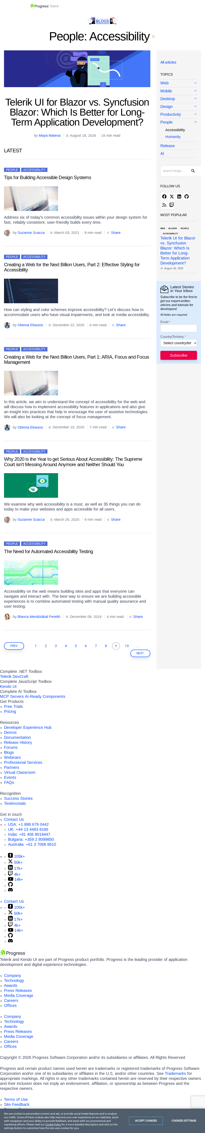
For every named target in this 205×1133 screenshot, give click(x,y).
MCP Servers (12, 696)
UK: (28, 829)
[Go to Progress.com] (13, 954)
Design (166, 106)
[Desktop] (178, 99)
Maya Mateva (49, 136)
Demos (10, 732)
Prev (14, 646)
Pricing (10, 711)
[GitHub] (10, 885)
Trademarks (175, 1073)
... (138, 646)
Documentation (17, 737)
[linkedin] (179, 196)
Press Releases (18, 990)
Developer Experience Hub (27, 727)
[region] (102, 1121)
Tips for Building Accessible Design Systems (47, 177)
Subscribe (178, 355)
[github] (186, 196)
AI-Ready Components (45, 696)
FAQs (9, 782)
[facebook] (164, 196)
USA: (28, 824)
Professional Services (23, 762)
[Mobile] (178, 91)
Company (12, 975)
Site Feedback (16, 1104)
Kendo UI (8, 686)
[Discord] (10, 890)
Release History (18, 742)
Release (167, 146)
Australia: (32, 844)
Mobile (166, 91)
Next (140, 653)
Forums (11, 747)
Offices (10, 1005)
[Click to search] (193, 171)
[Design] (178, 107)
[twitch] (171, 205)
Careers (11, 1000)
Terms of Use (16, 1099)
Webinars (12, 757)
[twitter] (171, 196)
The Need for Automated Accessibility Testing (48, 551)
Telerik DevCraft (14, 676)
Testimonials (15, 803)
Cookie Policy (53, 1124)
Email (164, 322)
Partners (11, 767)
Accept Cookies (146, 1120)
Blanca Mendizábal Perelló (39, 617)
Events (10, 777)
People (12, 170)
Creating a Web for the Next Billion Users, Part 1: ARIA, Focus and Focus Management (76, 359)
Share (115, 233)
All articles (168, 62)
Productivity (170, 114)
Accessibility (34, 170)
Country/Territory (172, 336)
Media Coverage (18, 995)
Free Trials (13, 706)
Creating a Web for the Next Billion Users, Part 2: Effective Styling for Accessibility (72, 267)
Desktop (167, 99)
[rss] (164, 205)
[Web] (178, 83)
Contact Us (14, 819)
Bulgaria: (31, 839)
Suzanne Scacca (31, 233)
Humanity (173, 137)
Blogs (9, 752)
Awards (10, 985)
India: (29, 834)
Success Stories (18, 798)
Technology (14, 980)
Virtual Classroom (19, 772)
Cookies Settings (184, 1120)
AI (162, 153)
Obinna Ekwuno (30, 325)
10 (127, 646)
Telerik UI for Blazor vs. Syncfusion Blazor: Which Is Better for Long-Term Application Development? (77, 112)
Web (164, 83)
